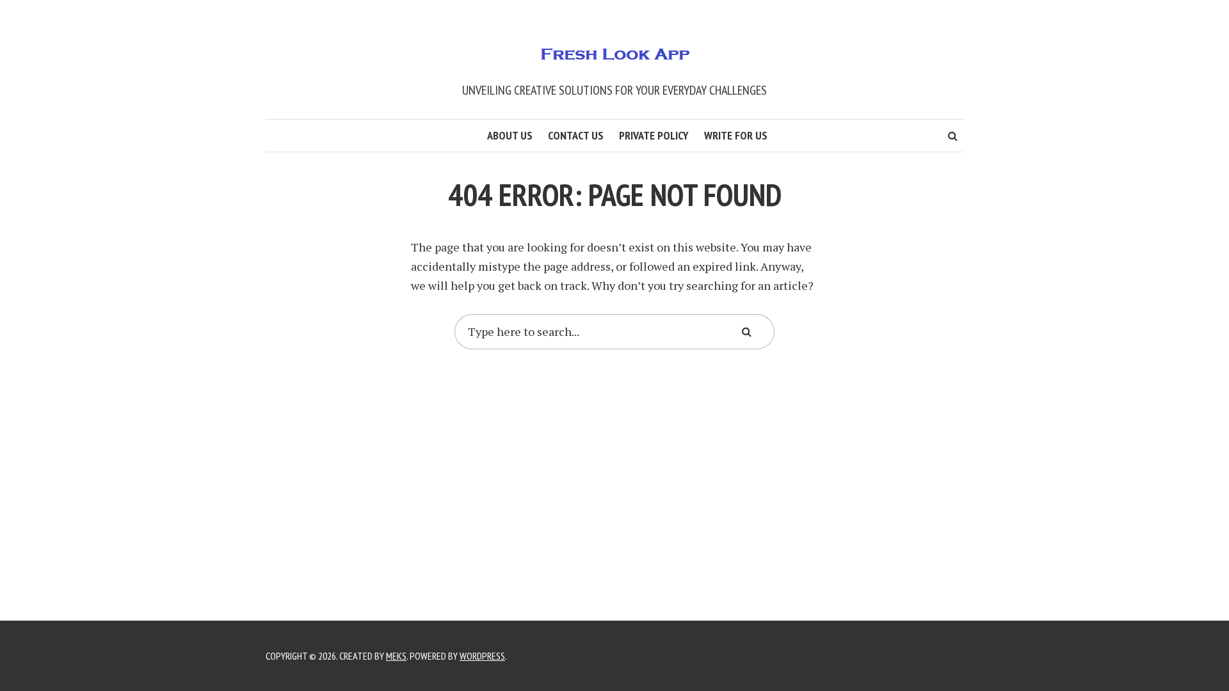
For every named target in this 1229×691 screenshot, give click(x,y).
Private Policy (654, 135)
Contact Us (576, 135)
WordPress (482, 655)
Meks (396, 655)
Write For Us (735, 135)
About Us (510, 135)
